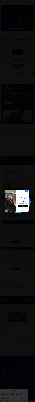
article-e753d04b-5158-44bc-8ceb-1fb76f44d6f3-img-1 (20, 400)
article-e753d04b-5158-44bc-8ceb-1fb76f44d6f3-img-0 (7, 400)
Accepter (5, 398)
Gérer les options (22, 398)
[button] (26, 390)
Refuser (14, 398)
